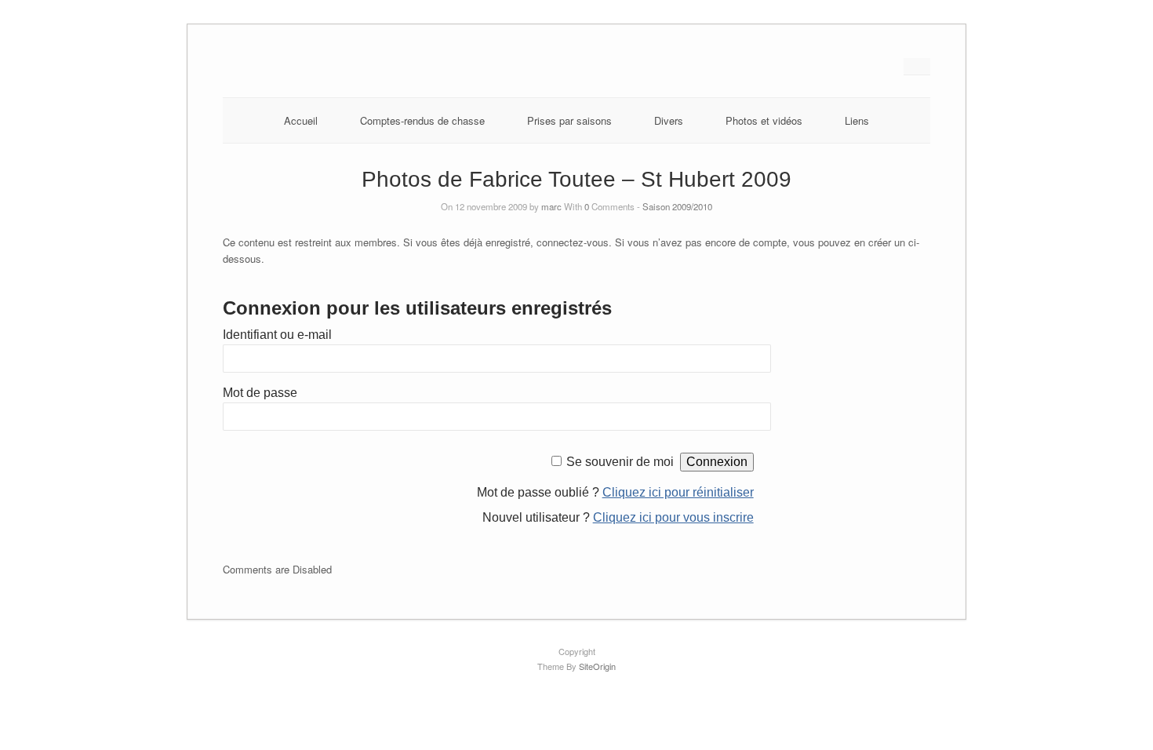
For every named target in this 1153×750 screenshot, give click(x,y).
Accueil (301, 120)
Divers (668, 120)
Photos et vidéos (764, 120)
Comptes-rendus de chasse (422, 120)
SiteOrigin (597, 666)
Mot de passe (260, 392)
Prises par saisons (569, 120)
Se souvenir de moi (620, 461)
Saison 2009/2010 (677, 206)
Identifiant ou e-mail (277, 334)
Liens (857, 120)
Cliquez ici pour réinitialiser (678, 492)
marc (551, 206)
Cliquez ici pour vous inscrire (673, 517)
